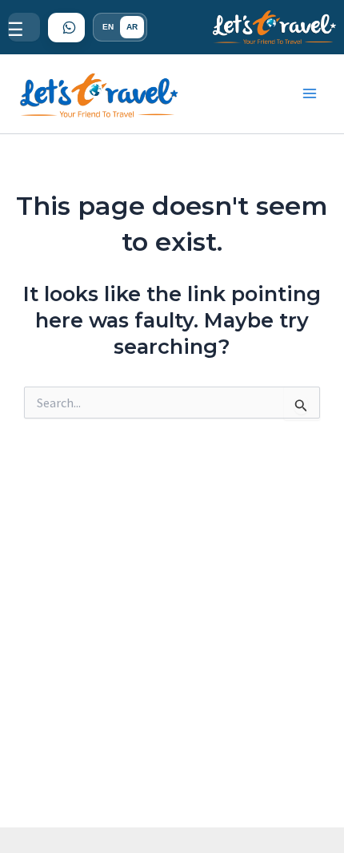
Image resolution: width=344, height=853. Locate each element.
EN (108, 26)
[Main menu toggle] (310, 94)
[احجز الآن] (66, 27)
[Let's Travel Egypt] (274, 27)
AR (132, 26)
